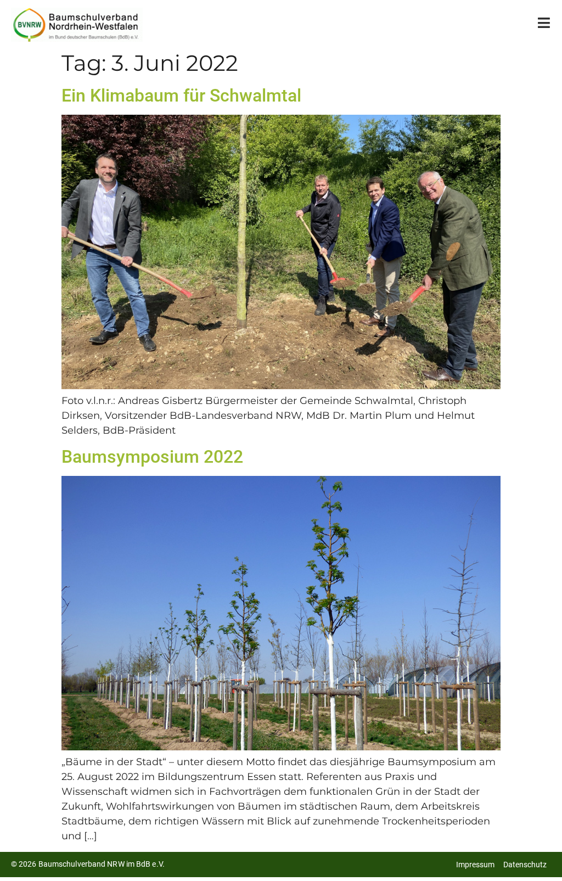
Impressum (475, 864)
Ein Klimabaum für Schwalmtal (181, 95)
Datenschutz (525, 864)
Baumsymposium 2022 (152, 456)
